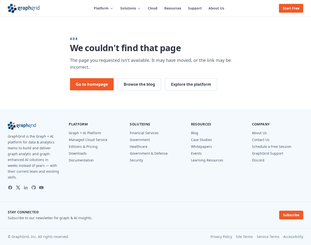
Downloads (78, 153)
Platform (101, 8)
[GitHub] (33, 187)
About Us (216, 8)
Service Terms (268, 236)
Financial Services (144, 133)
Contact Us (260, 139)
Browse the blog (139, 84)
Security (136, 160)
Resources (172, 8)
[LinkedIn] (25, 187)
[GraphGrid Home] (23, 8)
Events (196, 153)
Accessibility (293, 236)
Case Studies (201, 139)
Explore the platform (191, 84)
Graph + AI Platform (85, 133)
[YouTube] (41, 187)
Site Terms (244, 236)
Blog (194, 133)
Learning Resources (207, 160)
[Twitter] (18, 187)
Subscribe (291, 215)
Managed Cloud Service (88, 139)
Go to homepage (92, 84)
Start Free (291, 8)
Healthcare (138, 146)
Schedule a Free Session (271, 146)
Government (140, 139)
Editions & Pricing (83, 146)
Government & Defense (149, 153)
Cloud (152, 8)
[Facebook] (10, 187)
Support (195, 8)
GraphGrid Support (267, 153)
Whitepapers (201, 146)
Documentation (81, 160)
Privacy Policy (221, 236)
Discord (258, 160)
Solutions (128, 8)
